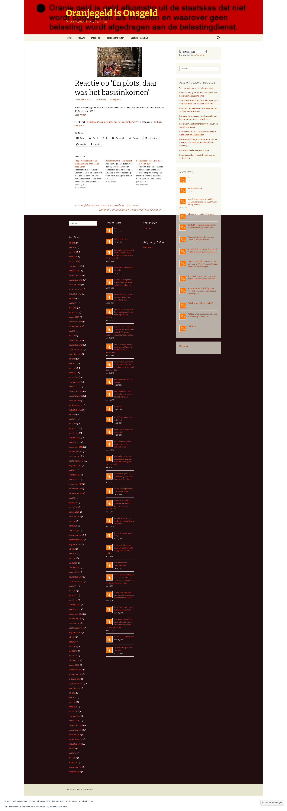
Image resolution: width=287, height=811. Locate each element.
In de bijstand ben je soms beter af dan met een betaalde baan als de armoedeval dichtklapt (198, 142)
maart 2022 (74, 433)
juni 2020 (72, 498)
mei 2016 (73, 646)
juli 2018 (72, 549)
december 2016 (76, 614)
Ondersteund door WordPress (79, 789)
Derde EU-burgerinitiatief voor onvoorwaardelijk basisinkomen (123, 282)
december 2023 (76, 340)
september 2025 (76, 289)
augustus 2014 (75, 743)
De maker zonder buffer (124, 637)
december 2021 (76, 447)
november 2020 (76, 488)
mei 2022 (73, 423)
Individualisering (195, 188)
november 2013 (76, 767)
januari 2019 (74, 530)
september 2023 (76, 349)
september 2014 (76, 739)
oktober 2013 (75, 771)
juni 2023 (72, 363)
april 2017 (73, 595)
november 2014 (76, 730)
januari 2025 (74, 317)
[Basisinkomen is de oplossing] (121, 171)
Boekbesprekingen (115, 37)
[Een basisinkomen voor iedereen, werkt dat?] (151, 172)
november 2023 (76, 344)
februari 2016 (75, 660)
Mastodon (183, 346)
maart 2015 (74, 711)
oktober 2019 (75, 516)
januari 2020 (74, 511)
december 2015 (76, 669)
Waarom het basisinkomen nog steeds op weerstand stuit (124, 297)
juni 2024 (72, 331)
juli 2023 (72, 358)
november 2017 (76, 576)
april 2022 (73, 428)
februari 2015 (75, 716)
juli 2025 (72, 298)
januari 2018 (74, 572)
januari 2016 (74, 665)
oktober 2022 (75, 400)
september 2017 (76, 581)
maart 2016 (74, 655)
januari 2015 (74, 720)
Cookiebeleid (62, 806)
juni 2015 (72, 697)
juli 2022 (72, 414)
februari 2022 (75, 437)
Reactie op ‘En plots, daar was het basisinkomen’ (112, 121)
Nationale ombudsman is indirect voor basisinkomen (132, 209)
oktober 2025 (75, 284)
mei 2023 (73, 368)
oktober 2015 (75, 679)
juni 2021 (72, 470)
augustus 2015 (75, 688)
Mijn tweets (148, 247)
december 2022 (76, 391)
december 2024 (76, 321)
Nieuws (81, 37)
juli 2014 (72, 748)
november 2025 (76, 280)
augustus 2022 (75, 409)
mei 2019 (73, 521)
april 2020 (73, 502)
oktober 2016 (75, 623)
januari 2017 (74, 609)
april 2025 (73, 312)
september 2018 (76, 539)
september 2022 (76, 405)
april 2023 (73, 372)
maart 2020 (74, 507)
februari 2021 (75, 474)
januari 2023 (74, 386)
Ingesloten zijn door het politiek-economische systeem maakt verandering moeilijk (203, 202)
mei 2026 (73, 252)
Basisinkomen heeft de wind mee (194, 150)
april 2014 (73, 762)
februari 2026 (75, 266)
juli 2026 (72, 242)
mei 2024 (73, 335)
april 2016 (73, 651)
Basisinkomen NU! (139, 37)
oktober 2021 (75, 456)
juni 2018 (72, 553)
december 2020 (76, 484)
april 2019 (73, 525)
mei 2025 (73, 307)
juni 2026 (72, 247)
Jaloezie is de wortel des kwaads (201, 214)
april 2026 (73, 256)
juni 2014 (72, 753)
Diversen (102, 99)
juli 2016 (72, 637)
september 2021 (76, 460)
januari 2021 (74, 479)
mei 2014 (73, 757)
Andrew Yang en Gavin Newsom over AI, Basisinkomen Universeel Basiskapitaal (202, 291)
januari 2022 (74, 442)
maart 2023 (74, 377)
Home (68, 37)
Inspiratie (95, 37)
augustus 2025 (75, 293)
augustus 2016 (75, 632)
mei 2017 (73, 590)
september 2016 (76, 627)
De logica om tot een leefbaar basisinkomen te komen (124, 521)
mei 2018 (73, 558)
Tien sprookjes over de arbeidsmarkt (196, 88)
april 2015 (73, 706)
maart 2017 (74, 600)
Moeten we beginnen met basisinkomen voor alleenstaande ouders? (124, 595)
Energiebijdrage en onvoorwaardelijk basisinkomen (107, 205)
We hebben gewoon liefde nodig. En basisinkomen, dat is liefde (123, 476)
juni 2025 (72, 303)
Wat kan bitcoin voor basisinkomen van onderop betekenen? (123, 394)
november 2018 (76, 535)
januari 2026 (74, 270)
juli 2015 (72, 692)
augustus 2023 (75, 354)
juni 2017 (72, 586)
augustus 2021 (75, 465)
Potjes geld (192, 326)
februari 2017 (75, 604)
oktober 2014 (75, 734)
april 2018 (73, 563)
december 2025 (76, 275)
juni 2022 (72, 419)
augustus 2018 (75, 544)
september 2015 (76, 683)
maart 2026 (74, 261)
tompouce (116, 99)
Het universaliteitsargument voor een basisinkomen (123, 444)
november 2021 (76, 451)
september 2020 (76, 493)
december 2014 (76, 725)
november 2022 (76, 396)
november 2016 (76, 618)
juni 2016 (72, 641)
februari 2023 (75, 382)
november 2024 (76, 326)
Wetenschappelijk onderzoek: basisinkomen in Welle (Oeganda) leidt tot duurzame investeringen (203, 264)
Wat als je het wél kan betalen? (200, 303)
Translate (200, 55)
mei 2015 (73, 702)
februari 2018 (75, 567)
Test (189, 177)
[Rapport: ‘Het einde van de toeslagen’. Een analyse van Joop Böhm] (90, 174)
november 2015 (76, 674)
